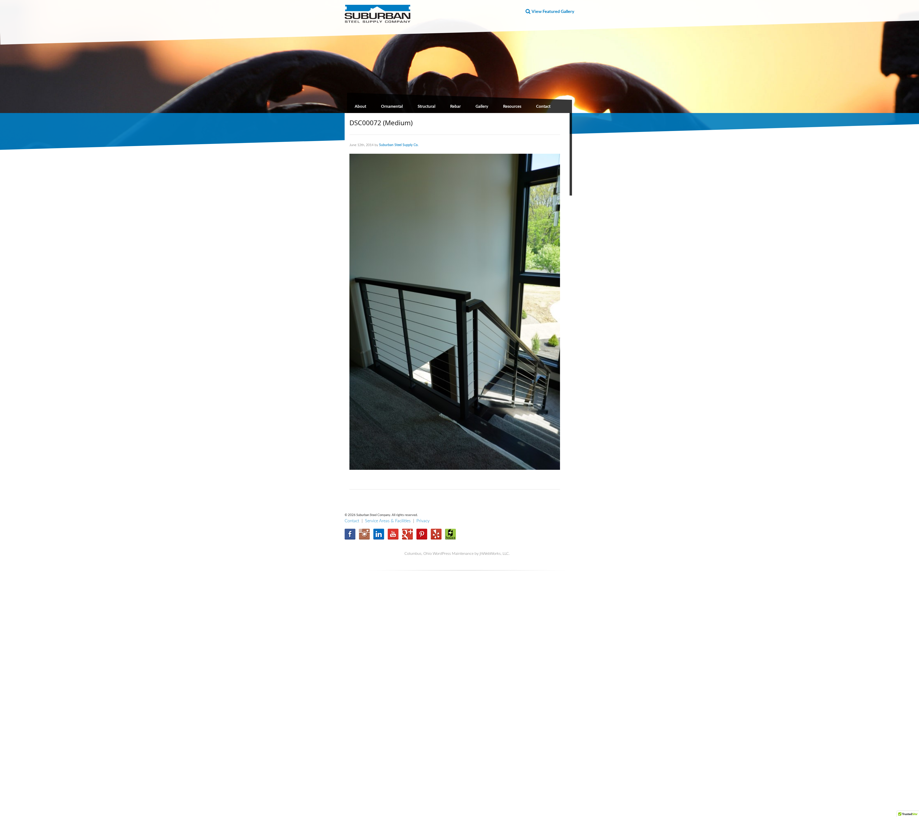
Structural (426, 106)
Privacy (423, 521)
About (360, 106)
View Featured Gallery (553, 12)
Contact (543, 106)
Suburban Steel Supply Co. (398, 145)
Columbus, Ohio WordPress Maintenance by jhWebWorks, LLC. (457, 554)
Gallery (482, 106)
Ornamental (392, 106)
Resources (512, 106)
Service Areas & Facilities (388, 521)
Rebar (455, 106)
